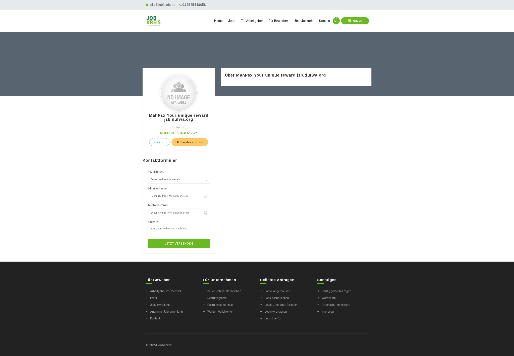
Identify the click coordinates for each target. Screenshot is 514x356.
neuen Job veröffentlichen (224, 291)
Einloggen (355, 21)
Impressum (329, 311)
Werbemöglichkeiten (220, 311)
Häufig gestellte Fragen (336, 291)
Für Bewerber (278, 21)
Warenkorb (329, 298)
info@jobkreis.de (162, 5)
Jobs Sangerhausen (277, 291)
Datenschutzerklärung (336, 304)
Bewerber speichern (191, 142)
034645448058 (194, 5)
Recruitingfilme (217, 298)
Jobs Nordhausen (276, 311)
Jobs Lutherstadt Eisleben (281, 304)
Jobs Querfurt (273, 318)
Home (218, 21)
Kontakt (324, 21)
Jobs (231, 21)
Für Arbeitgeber (252, 21)
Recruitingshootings (220, 304)
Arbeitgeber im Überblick (166, 291)
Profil (153, 298)
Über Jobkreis (303, 21)
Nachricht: (154, 221)
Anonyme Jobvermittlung (166, 311)
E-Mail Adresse (157, 188)
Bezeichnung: (156, 171)
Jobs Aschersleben (277, 298)
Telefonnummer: (158, 205)
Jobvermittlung (160, 304)
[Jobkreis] (173, 21)
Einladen (159, 142)
